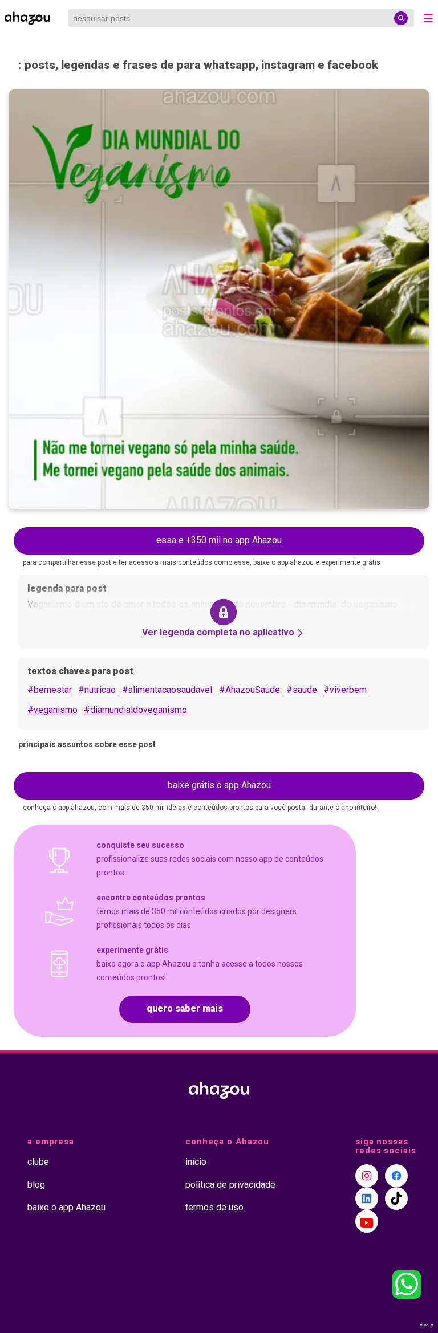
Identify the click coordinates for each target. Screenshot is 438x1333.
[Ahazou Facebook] (396, 1175)
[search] (401, 18)
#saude (301, 689)
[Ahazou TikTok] (396, 1198)
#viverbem (345, 689)
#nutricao (97, 689)
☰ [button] (428, 18)
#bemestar (49, 689)
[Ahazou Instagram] (366, 1175)
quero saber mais (185, 1008)
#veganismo (52, 709)
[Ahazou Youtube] (366, 1221)
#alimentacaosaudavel (167, 689)
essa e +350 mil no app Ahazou (219, 540)
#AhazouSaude (249, 689)
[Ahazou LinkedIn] (366, 1198)
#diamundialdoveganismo (135, 709)
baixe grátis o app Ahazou (219, 785)
